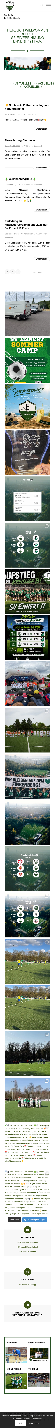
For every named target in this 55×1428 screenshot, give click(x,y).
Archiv (19, 119)
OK (20, 1423)
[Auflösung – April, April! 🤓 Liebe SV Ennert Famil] (27, 781)
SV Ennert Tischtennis (27, 1256)
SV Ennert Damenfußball (27, 1251)
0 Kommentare (28, 238)
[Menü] (47, 5)
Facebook (27, 1242)
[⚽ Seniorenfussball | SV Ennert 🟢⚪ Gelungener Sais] (27, 550)
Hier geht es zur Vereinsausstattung (27, 1319)
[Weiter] (44, 66)
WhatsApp (27, 1284)
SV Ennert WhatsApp (27, 1289)
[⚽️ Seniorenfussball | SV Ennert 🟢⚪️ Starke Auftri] (27, 1197)
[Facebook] (27, 1234)
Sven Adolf (32, 119)
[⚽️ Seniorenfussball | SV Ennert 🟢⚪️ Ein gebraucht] (27, 873)
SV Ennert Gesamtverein (27, 1247)
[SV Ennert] (22, 5)
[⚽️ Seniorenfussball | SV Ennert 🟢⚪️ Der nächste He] (27, 1151)
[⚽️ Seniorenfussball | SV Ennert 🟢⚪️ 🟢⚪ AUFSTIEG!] (27, 596)
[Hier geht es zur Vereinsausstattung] (27, 1309)
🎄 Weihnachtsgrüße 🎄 (20, 184)
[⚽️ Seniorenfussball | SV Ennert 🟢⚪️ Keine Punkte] (27, 734)
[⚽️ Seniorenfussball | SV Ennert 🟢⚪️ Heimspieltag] (27, 966)
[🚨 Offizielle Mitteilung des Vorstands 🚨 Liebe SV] (27, 827)
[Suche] (40, 5)
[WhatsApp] (27, 1276)
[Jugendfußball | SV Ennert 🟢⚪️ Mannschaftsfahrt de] (27, 688)
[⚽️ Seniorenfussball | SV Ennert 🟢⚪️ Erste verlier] (27, 1012)
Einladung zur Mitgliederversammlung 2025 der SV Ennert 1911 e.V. (26, 229)
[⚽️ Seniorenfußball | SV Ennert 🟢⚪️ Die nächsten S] (27, 1058)
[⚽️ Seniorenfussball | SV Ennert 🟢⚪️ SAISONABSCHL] (27, 642)
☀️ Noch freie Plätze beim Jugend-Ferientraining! (27, 111)
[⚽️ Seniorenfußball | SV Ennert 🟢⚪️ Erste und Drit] (27, 919)
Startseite (9, 15)
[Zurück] (10, 66)
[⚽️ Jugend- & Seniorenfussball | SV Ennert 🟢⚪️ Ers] (27, 503)
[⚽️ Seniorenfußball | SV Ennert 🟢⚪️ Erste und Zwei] (27, 1104)
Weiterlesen (41, 134)
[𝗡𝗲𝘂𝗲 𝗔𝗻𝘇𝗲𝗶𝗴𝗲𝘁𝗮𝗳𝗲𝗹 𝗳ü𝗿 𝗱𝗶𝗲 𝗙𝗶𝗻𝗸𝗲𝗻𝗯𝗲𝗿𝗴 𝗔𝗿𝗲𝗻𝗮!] (27, 318)
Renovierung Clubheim (20, 145)
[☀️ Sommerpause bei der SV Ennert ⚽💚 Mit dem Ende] (27, 411)
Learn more (34, 1423)
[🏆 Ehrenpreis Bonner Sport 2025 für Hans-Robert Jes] (27, 457)
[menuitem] (40, 5)
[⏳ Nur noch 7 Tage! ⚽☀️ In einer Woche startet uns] (27, 365)
